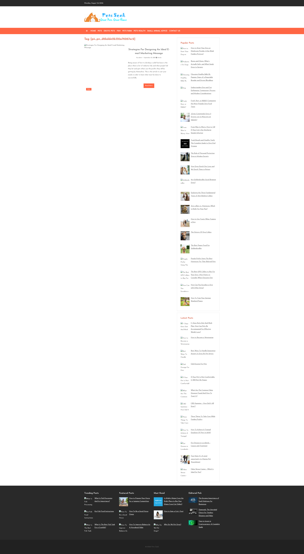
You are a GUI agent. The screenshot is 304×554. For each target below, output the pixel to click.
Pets (100, 31)
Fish (119, 31)
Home (93, 31)
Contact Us (174, 31)
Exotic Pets (109, 31)
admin (140, 57)
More (88, 89)
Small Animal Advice (157, 31)
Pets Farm (127, 31)
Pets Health (139, 31)
